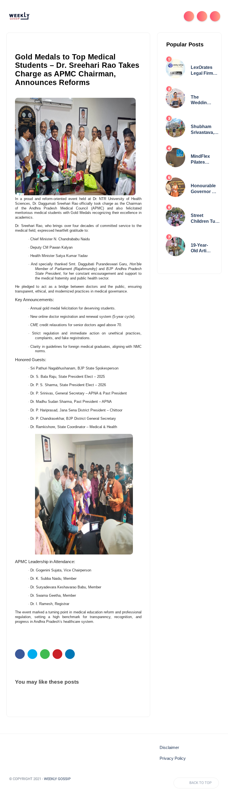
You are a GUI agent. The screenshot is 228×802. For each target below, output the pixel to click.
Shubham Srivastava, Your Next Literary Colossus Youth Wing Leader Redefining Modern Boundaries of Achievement (205, 130)
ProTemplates (27, 787)
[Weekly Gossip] (19, 16)
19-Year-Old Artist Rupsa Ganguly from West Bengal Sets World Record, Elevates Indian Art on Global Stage (201, 248)
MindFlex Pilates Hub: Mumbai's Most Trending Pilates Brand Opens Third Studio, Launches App (201, 159)
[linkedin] (70, 654)
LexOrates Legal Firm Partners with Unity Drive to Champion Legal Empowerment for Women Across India (206, 70)
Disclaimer (169, 747)
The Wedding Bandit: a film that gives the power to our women (200, 100)
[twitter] (32, 654)
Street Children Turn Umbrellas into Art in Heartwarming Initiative (205, 218)
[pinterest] (57, 654)
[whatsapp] (45, 654)
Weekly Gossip (57, 779)
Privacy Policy (173, 758)
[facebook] (20, 654)
